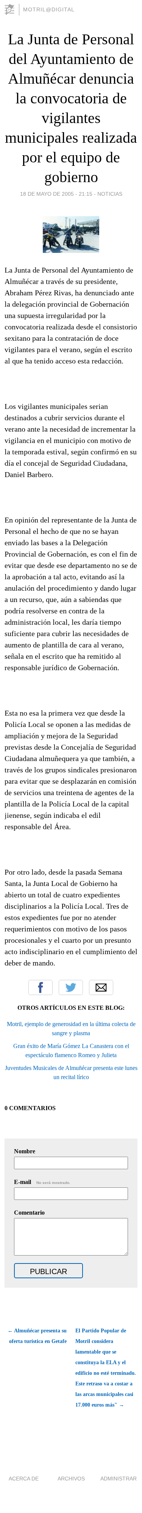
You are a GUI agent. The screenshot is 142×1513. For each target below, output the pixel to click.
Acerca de (24, 1479)
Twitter (71, 987)
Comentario (29, 1212)
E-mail (42, 1182)
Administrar (118, 1479)
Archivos (71, 1479)
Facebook (40, 987)
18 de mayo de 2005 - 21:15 (56, 194)
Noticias (109, 194)
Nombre (24, 1151)
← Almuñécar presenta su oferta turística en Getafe (37, 1336)
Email (101, 987)
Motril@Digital (49, 9)
